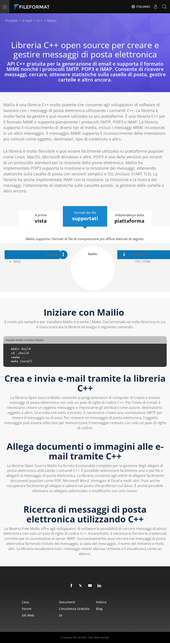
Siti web (28, 615)
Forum (26, 609)
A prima (41, 218)
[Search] (164, 6)
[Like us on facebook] (71, 586)
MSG (17, 261)
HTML (146, 261)
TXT (138, 261)
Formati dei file (85, 216)
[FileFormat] (42, 6)
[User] (155, 6)
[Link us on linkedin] (99, 586)
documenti (67, 602)
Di (60, 615)
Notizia (101, 602)
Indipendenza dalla (129, 218)
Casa (25, 602)
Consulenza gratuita (74, 609)
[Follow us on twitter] (81, 586)
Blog (99, 609)
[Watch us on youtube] (90, 586)
